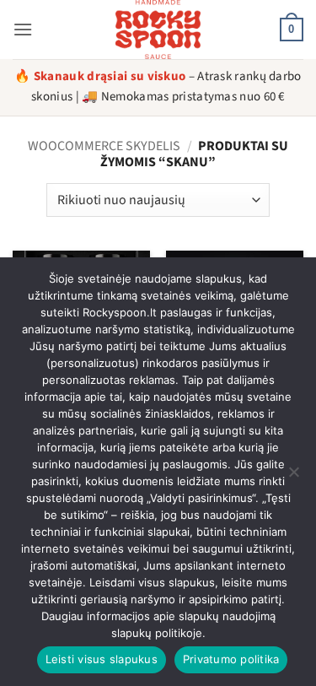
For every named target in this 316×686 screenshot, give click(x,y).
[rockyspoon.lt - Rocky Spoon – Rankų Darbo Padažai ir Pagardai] (158, 29)
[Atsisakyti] (293, 476)
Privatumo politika (231, 659)
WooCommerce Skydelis (104, 146)
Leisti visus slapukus (102, 659)
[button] (23, 29)
